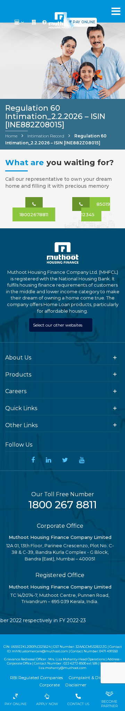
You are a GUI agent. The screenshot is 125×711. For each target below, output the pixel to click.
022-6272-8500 (75, 663)
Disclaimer (75, 684)
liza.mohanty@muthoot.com (62, 668)
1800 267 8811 (62, 504)
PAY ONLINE (84, 22)
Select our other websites (58, 325)
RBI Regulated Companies (36, 677)
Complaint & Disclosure (91, 677)
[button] (20, 22)
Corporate (49, 684)
